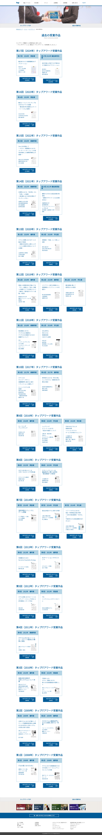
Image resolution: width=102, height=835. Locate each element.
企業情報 (56, 2)
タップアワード (32, 29)
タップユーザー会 (56, 827)
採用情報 (65, 2)
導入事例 (36, 2)
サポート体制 (20, 827)
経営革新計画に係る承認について (77, 822)
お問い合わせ (75, 2)
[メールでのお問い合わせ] (44, 815)
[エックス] (67, 815)
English (84, 2)
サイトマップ (73, 827)
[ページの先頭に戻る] (99, 832)
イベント (46, 2)
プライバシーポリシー (75, 824)
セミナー (54, 824)
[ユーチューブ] (71, 815)
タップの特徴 (20, 822)
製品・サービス (26, 2)
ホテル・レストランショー (58, 828)
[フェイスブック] (62, 815)
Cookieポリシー (73, 825)
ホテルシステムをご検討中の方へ (60, 822)
